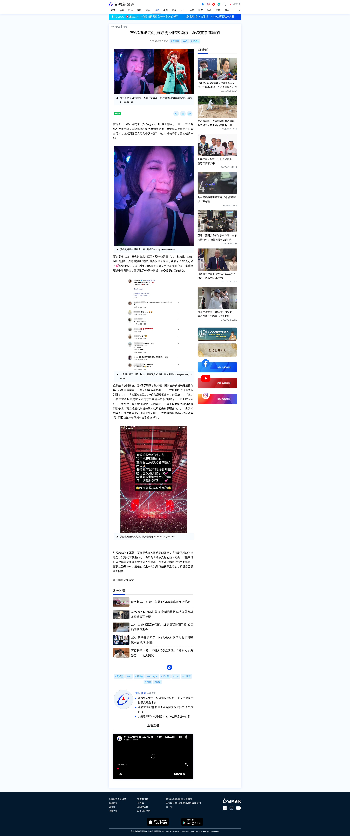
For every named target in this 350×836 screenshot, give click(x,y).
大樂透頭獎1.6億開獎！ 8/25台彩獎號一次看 (164, 716)
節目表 (112, 807)
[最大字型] (189, 113)
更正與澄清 (142, 799)
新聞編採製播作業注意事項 (179, 799)
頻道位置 (113, 803)
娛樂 (125, 27)
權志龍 (166, 676)
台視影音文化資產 (117, 799)
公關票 (187, 676)
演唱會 (195, 41)
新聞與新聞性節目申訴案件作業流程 (183, 803)
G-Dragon (153, 676)
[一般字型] (183, 113)
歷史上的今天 (143, 810)
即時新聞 (140, 693)
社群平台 (113, 810)
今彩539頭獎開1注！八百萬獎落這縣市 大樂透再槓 (165, 710)
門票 (149, 682)
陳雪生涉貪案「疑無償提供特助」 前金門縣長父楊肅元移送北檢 (165, 700)
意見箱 (140, 803)
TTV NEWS (115, 27)
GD (185, 41)
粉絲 (176, 676)
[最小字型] (176, 113)
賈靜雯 (176, 41)
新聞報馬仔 (142, 807)
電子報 (169, 807)
